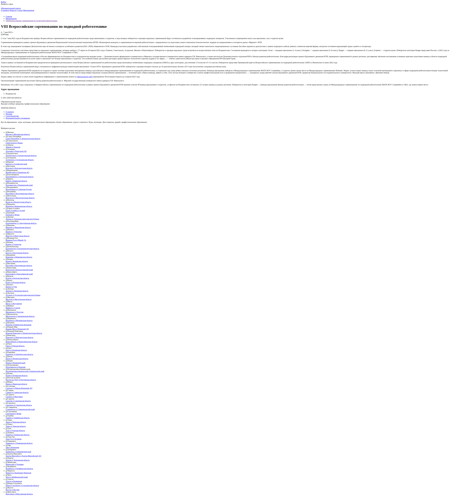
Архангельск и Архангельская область (21, 156)
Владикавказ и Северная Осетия (19, 189)
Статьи (20, 10)
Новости (13, 10)
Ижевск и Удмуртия (14, 232)
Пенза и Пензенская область (17, 359)
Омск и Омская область (15, 346)
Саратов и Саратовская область (18, 401)
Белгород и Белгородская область (19, 168)
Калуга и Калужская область (17, 253)
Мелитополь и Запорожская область (20, 316)
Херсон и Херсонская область (18, 460)
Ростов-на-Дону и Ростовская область (21, 380)
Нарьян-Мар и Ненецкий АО (17, 329)
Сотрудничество (12, 116)
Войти (3, 2)
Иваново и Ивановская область (18, 227)
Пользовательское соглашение (18, 118)
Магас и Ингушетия (14, 304)
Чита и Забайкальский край (17, 477)
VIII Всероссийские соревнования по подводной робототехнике (31, 21)
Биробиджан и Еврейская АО (17, 172)
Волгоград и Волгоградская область (20, 198)
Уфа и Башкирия (12, 447)
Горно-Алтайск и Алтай (15, 211)
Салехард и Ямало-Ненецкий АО (19, 388)
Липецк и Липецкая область (17, 291)
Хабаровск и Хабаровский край (18, 452)
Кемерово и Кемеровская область (19, 257)
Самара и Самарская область (17, 392)
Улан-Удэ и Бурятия (13, 439)
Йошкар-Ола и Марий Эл (16, 240)
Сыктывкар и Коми (13, 414)
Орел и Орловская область (16, 350)
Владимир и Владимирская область (20, 194)
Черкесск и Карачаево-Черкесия (18, 473)
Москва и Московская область (18, 134)
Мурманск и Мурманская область (19, 321)
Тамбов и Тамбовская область (18, 418)
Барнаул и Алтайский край (16, 164)
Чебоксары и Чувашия (14, 464)
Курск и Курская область (15, 282)
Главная (9, 17)
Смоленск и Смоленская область (19, 405)
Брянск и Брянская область (16, 181)
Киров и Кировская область (17, 261)
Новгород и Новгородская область (19, 337)
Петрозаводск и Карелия (15, 367)
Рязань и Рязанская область (16, 384)
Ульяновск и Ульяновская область (19, 443)
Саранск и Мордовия (14, 397)
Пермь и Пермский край (15, 363)
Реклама (9, 114)
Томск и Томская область (16, 426)
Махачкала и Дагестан (14, 312)
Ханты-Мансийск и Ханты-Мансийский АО (23, 456)
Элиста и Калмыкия (14, 481)
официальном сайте (85, 77)
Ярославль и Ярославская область (19, 494)
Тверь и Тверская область (16, 422)
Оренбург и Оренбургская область (19, 354)
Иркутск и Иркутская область (17, 236)
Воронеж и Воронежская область (19, 206)
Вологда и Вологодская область (18, 202)
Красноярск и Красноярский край (19, 274)
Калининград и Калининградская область (22, 249)
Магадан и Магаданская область (18, 299)
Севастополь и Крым (14, 143)
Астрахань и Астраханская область (20, 160)
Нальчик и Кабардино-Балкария (18, 325)
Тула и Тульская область (15, 431)
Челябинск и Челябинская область (19, 469)
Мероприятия (28, 10)
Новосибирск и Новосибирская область (21, 342)
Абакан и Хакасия (13, 147)
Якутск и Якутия (12, 490)
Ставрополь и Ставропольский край (20, 409)
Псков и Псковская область (16, 376)
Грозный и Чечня (12, 215)
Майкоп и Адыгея (13, 308)
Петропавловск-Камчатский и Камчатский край (25, 371)
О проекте (5, 10)
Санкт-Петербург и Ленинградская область (23, 139)
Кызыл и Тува (11, 287)
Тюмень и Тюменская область (17, 435)
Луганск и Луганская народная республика (23, 295)
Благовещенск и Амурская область (19, 177)
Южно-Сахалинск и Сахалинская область (22, 486)
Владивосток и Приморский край (19, 185)
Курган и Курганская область (17, 278)
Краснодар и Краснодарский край (19, 270)
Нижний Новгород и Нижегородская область (24, 333)
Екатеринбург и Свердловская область (21, 223)
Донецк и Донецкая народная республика (22, 219)
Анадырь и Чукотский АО (16, 151)
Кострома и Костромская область (19, 266)
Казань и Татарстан (13, 244)
